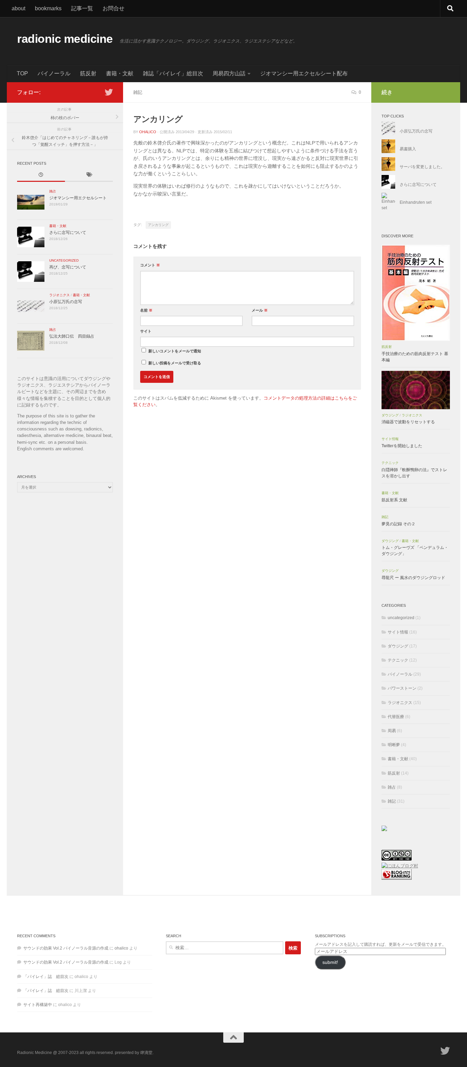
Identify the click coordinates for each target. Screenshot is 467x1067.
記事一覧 (82, 8)
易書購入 (408, 149)
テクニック (390, 463)
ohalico (147, 132)
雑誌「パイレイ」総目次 (173, 73)
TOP (22, 73)
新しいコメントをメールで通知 (174, 351)
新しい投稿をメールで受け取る (174, 363)
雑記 (137, 92)
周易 (392, 730)
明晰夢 (394, 744)
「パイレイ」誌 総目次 (45, 976)
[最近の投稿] (41, 175)
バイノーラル (54, 73)
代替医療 (396, 716)
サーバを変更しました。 (422, 166)
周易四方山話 (229, 73)
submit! (330, 962)
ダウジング (390, 415)
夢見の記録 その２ (398, 524)
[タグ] (89, 175)
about (18, 8)
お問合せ (113, 8)
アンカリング (158, 225)
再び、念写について (67, 267)
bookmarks (48, 8)
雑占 (52, 191)
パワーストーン (402, 688)
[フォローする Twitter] (109, 92)
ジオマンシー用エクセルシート (78, 198)
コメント (150, 265)
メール (260, 310)
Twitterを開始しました (402, 445)
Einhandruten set (415, 202)
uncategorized (64, 260)
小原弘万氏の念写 (65, 301)
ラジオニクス (59, 295)
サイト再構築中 (37, 1004)
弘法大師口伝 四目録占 (71, 336)
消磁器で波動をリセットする (408, 421)
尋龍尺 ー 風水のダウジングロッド (413, 577)
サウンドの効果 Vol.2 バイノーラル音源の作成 (65, 948)
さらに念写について (67, 232)
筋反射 (88, 73)
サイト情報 (390, 439)
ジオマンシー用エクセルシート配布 (304, 73)
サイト (145, 331)
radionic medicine (65, 39)
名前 (146, 310)
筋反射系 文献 (394, 500)
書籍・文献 (119, 73)
